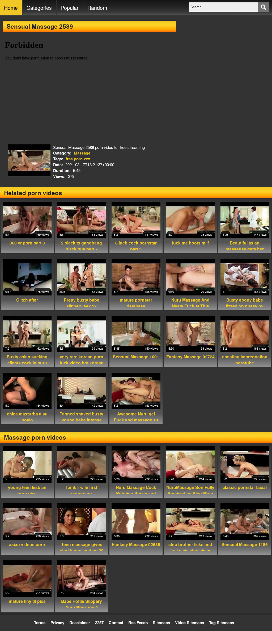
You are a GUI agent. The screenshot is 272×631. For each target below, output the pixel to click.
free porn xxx (78, 159)
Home (11, 7)
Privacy (57, 622)
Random (97, 7)
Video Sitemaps (189, 622)
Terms (39, 622)
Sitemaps (161, 622)
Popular (70, 7)
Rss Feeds (138, 622)
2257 (99, 622)
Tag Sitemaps (221, 622)
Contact (116, 622)
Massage (82, 153)
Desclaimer (79, 622)
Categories (39, 7)
